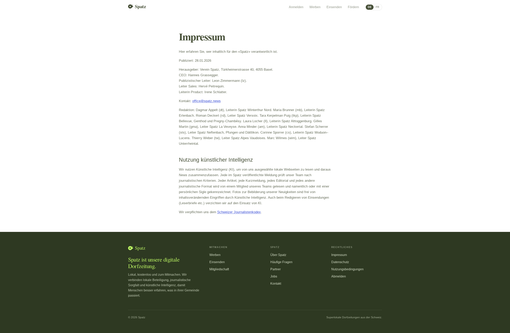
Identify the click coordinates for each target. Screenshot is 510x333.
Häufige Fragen (281, 262)
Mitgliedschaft (219, 269)
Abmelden (338, 276)
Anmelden (296, 7)
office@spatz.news (206, 101)
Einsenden (334, 7)
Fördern (353, 7)
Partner (275, 269)
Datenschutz (340, 262)
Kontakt (275, 283)
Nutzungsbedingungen (347, 269)
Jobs (273, 276)
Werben (315, 7)
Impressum (339, 255)
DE (370, 7)
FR (377, 7)
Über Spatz (278, 255)
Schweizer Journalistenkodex (239, 212)
